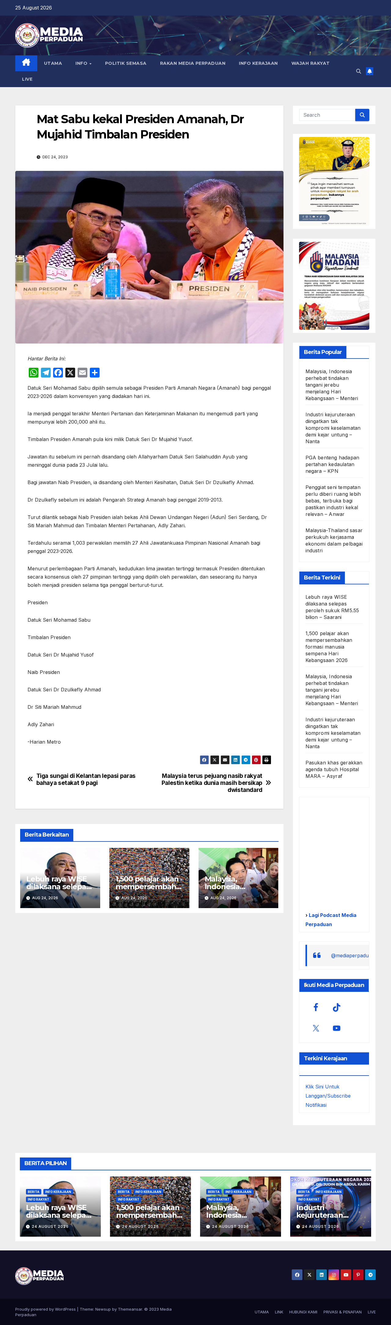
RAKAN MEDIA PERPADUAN (193, 63)
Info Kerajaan (58, 1192)
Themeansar (130, 1309)
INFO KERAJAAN (258, 63)
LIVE (27, 79)
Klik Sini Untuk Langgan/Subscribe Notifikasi (328, 1096)
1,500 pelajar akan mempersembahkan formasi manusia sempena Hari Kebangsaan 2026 (329, 646)
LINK (279, 1311)
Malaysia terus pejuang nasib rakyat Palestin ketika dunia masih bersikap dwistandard (212, 782)
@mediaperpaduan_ (354, 955)
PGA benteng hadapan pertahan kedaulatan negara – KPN (332, 464)
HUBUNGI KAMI (303, 1311)
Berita (33, 1192)
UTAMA (53, 63)
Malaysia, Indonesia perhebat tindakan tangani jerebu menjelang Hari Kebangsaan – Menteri (331, 384)
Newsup (103, 1309)
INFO (82, 63)
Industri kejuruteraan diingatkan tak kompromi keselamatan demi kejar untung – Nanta (333, 427)
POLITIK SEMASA (126, 63)
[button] (358, 71)
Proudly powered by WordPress (46, 1309)
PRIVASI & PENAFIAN (342, 1311)
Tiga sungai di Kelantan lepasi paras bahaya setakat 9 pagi (86, 779)
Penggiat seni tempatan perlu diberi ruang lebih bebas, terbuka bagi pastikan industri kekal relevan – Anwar (333, 500)
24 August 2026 (50, 1226)
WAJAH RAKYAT (310, 63)
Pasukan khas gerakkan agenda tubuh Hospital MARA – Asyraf (334, 769)
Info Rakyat (38, 1199)
